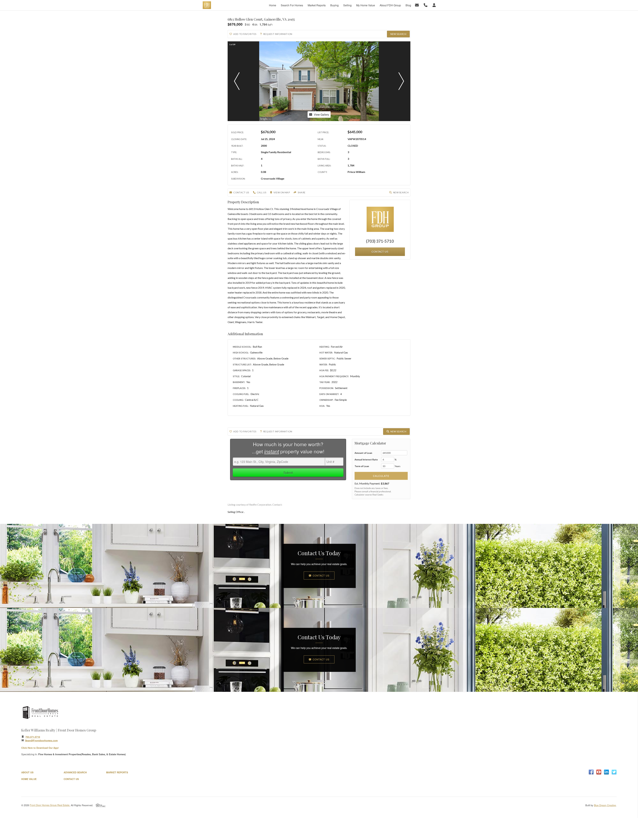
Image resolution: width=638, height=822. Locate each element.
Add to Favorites (244, 34)
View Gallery (321, 114)
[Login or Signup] (434, 5)
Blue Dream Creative (605, 805)
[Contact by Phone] (426, 5)
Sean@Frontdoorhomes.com (41, 740)
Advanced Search (75, 772)
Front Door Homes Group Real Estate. (50, 805)
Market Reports (117, 772)
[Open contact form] (417, 5)
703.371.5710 (32, 736)
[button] (237, 81)
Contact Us (241, 192)
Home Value (29, 779)
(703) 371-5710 (380, 241)
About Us (27, 772)
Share (302, 192)
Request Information (277, 34)
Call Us (261, 192)
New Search (398, 34)
